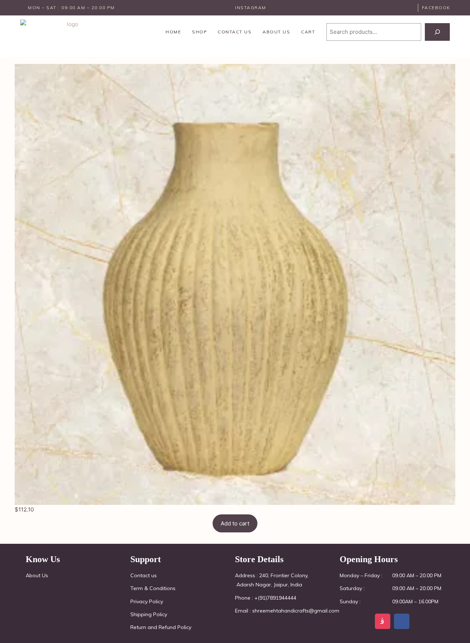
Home (173, 32)
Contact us (235, 32)
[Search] (437, 32)
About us (276, 32)
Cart (308, 32)
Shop (199, 32)
